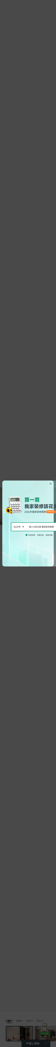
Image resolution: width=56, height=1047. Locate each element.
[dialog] (28, 523)
